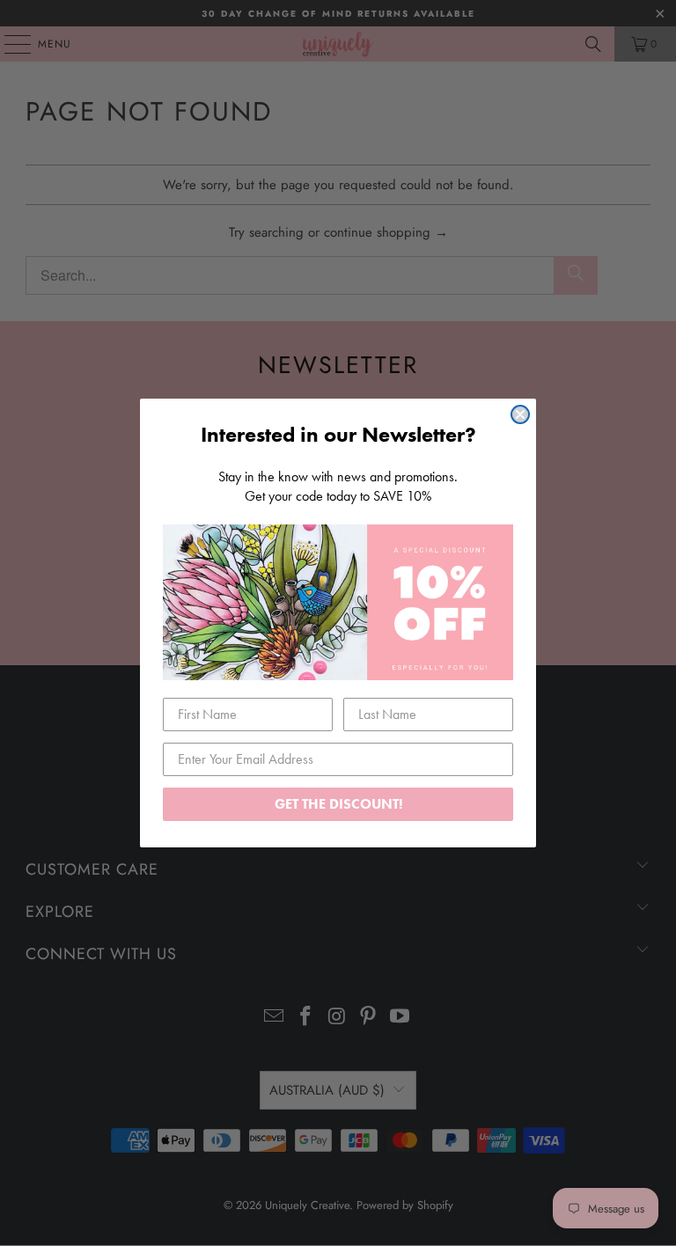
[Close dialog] (520, 414)
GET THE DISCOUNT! (338, 804)
